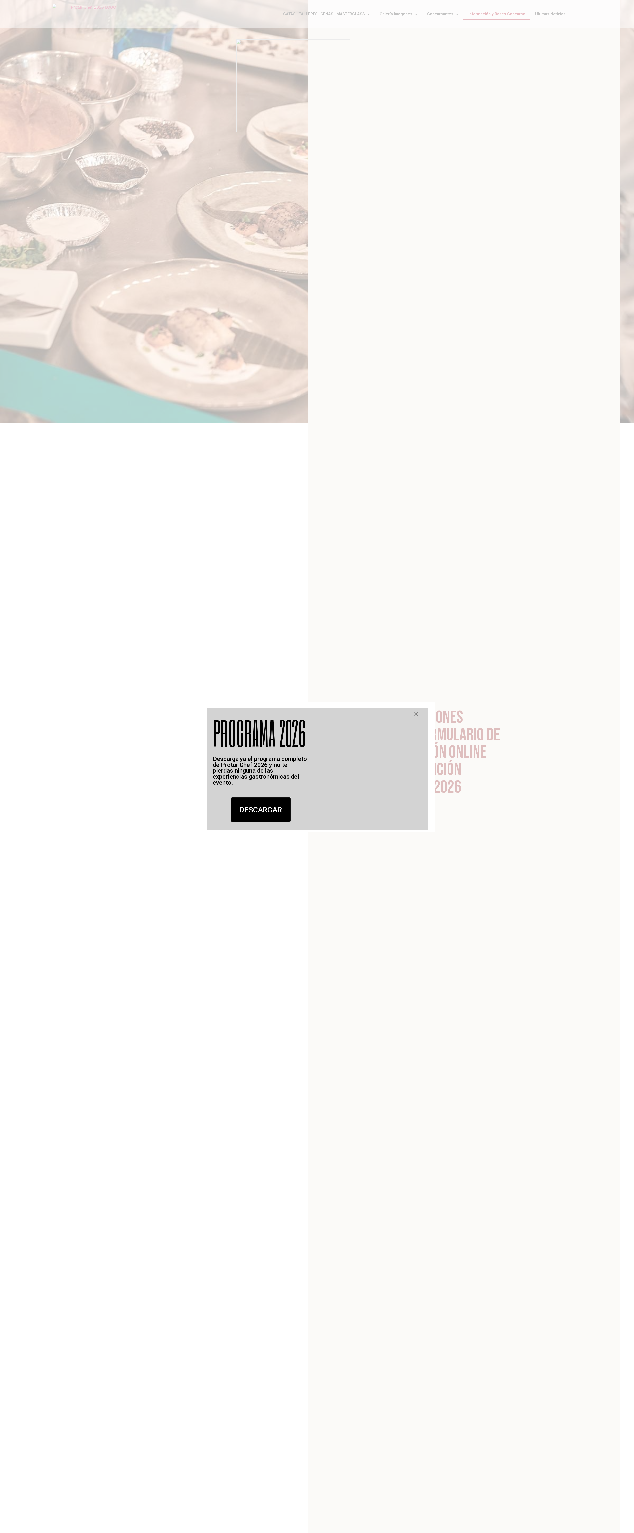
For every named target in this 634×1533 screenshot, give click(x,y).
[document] (317, 766)
